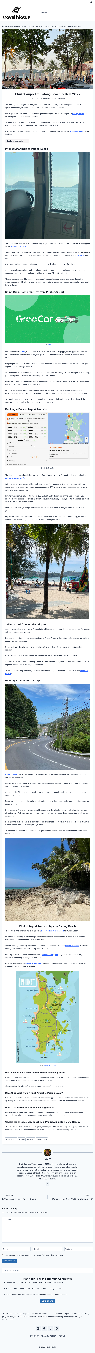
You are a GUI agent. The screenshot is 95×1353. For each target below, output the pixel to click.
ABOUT (62, 1336)
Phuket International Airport (52, 931)
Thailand (30, 1139)
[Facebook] (56, 1328)
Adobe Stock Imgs (50, 1065)
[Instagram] (38, 1328)
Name (6, 1249)
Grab (49, 344)
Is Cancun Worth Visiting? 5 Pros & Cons (19, 1197)
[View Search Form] (91, 2)
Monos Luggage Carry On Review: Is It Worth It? (72, 1197)
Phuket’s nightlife (33, 963)
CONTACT (34, 1336)
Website (68, 1249)
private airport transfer (15, 478)
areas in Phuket (76, 131)
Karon (81, 255)
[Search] (89, 1270)
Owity (33, 99)
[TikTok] (50, 1328)
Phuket (22, 1139)
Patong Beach (78, 114)
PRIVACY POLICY (48, 1336)
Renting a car (11, 774)
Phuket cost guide (50, 955)
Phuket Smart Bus (18, 246)
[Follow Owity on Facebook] (47, 1184)
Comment (8, 1220)
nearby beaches (72, 946)
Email (37, 1249)
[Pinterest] (44, 1328)
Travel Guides (42, 1139)
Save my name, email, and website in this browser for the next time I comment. (33, 1255)
